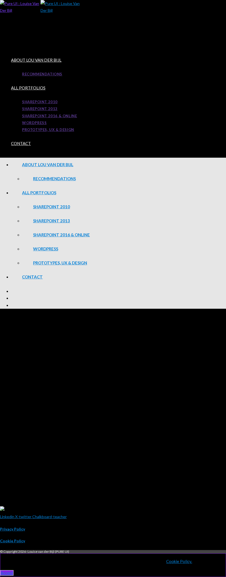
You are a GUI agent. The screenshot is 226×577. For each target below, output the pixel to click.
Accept (7, 572)
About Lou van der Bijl (47, 164)
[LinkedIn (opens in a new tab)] (118, 298)
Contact (32, 276)
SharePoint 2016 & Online (61, 234)
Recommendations (54, 178)
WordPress (45, 248)
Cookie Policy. (179, 561)
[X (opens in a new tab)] (118, 291)
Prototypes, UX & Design (60, 262)
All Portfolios (39, 192)
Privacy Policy (12, 529)
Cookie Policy (12, 540)
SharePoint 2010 (51, 206)
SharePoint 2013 (51, 220)
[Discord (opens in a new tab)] (118, 305)
